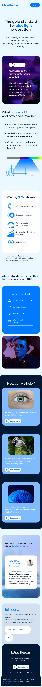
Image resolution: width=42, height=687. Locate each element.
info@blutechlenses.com (21, 657)
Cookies (28, 672)
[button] (35, 5)
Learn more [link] (6, 683)
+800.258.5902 (21, 660)
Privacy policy (16, 672)
